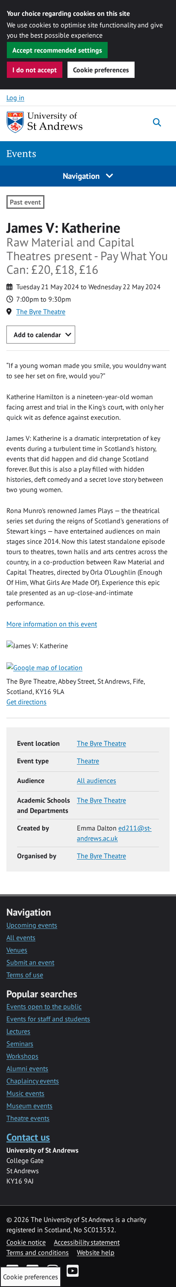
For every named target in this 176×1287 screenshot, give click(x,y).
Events (21, 153)
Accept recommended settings (57, 50)
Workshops (22, 1056)
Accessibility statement (87, 1242)
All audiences (96, 780)
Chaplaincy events (32, 1080)
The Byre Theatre (40, 311)
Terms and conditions (37, 1252)
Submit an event (30, 962)
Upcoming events (31, 925)
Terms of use (24, 974)
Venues (16, 950)
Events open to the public (44, 1006)
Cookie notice (26, 1242)
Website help (95, 1252)
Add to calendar (37, 334)
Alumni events (27, 1068)
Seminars (19, 1043)
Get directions (26, 701)
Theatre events (28, 1118)
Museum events (29, 1105)
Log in (15, 97)
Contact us (28, 1137)
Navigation (82, 175)
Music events (25, 1093)
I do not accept (34, 69)
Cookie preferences (101, 69)
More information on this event (51, 624)
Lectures (18, 1031)
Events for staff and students (48, 1018)
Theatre (88, 760)
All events (20, 937)
